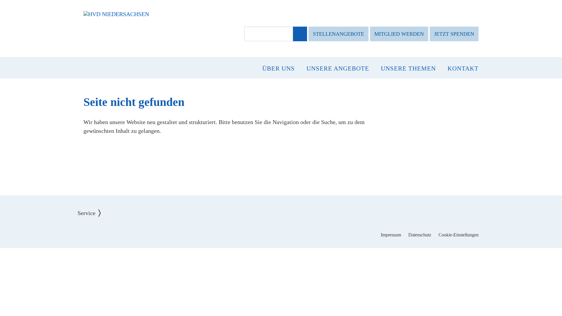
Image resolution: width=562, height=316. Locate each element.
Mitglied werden (399, 34)
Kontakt (463, 69)
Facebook (263, 230)
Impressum (391, 234)
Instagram (281, 230)
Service (91, 208)
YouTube (299, 230)
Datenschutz (419, 234)
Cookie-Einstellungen (458, 234)
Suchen (299, 34)
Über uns (278, 69)
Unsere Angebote (337, 69)
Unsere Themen (408, 69)
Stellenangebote (338, 34)
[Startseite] (116, 14)
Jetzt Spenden (454, 34)
